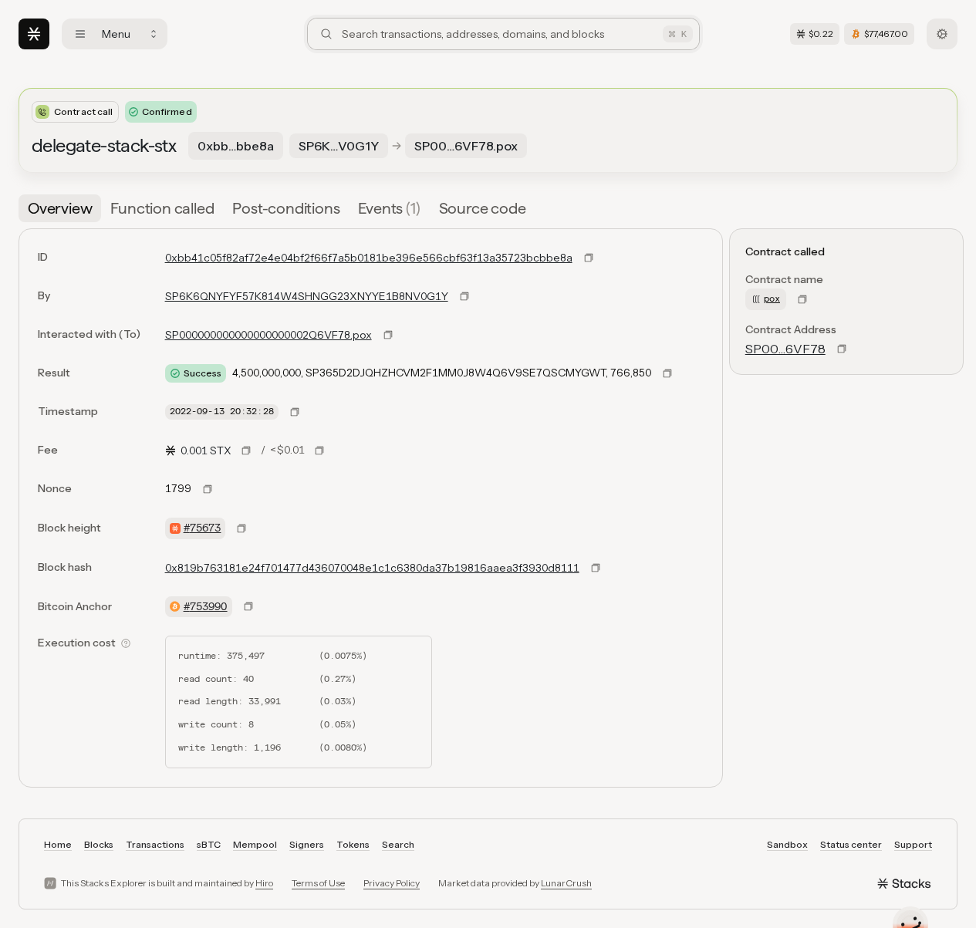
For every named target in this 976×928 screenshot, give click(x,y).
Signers (306, 844)
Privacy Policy (391, 883)
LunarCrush (566, 883)
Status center (851, 844)
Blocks (98, 844)
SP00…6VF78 (785, 348)
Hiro (264, 883)
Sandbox (787, 844)
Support (913, 844)
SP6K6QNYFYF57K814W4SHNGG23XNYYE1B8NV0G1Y (306, 296)
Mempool (255, 844)
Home (58, 844)
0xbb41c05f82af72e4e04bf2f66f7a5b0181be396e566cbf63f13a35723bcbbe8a (368, 258)
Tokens (353, 844)
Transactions (155, 844)
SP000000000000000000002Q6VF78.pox (268, 335)
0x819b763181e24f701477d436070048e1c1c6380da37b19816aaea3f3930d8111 (372, 568)
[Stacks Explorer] (34, 34)
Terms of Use (318, 883)
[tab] (60, 208)
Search (398, 844)
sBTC (209, 844)
